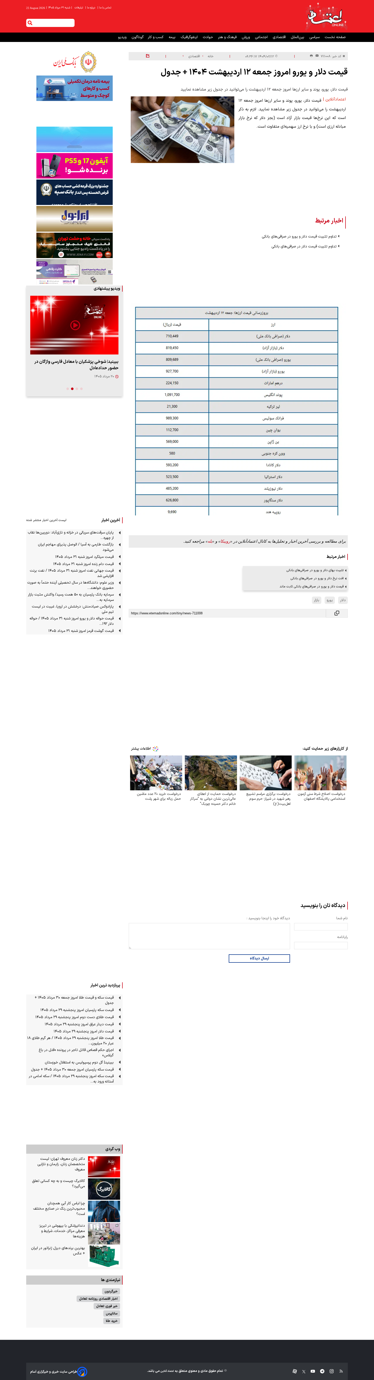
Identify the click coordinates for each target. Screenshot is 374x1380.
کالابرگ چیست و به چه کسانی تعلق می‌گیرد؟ (58, 1183)
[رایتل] (74, 166)
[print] (311, 56)
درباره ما (90, 8)
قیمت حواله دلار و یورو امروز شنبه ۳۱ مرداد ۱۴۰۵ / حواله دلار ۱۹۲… (72, 621)
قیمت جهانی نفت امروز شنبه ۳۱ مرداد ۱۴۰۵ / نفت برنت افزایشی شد (72, 573)
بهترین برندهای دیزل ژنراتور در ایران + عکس (58, 1250)
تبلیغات (79, 8)
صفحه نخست (335, 37)
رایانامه (342, 937)
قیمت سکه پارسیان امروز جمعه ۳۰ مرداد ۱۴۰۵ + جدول (72, 1069)
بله (210, 541)
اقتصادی (280, 37)
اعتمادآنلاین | (334, 99)
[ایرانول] (74, 219)
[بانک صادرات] (74, 139)
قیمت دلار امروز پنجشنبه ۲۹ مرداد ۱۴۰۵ (84, 1031)
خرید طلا (112, 1320)
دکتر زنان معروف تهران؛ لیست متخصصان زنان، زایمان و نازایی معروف (61, 1164)
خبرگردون (111, 1291)
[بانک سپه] (74, 192)
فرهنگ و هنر (228, 37)
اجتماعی (262, 37)
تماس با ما (104, 8)
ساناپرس (112, 1313)
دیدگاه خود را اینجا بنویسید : (268, 918)
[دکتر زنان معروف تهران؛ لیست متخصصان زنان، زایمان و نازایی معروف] (104, 1167)
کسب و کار (156, 37)
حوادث (208, 37)
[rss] (339, 1371)
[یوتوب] (310, 1371)
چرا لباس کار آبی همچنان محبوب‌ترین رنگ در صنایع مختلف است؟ (59, 1209)
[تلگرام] (319, 1371)
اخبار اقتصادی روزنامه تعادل (98, 1298)
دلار (343, 600)
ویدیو (122, 37)
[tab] (81, 389)
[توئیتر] (301, 1371)
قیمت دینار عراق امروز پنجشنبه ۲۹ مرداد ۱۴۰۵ (79, 1024)
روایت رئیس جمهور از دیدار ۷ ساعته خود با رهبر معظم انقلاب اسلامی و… (77, 365)
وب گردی (112, 1149)
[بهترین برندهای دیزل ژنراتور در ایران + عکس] (104, 1256)
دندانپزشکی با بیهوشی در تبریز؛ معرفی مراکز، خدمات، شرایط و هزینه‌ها (62, 1231)
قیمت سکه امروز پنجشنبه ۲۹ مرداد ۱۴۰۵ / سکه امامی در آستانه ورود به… (71, 1079)
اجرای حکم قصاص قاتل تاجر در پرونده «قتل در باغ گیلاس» (76, 1052)
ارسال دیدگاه (259, 958)
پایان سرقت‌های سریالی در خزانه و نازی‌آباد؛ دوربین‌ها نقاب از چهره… (71, 535)
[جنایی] (74, 245)
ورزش (246, 37)
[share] (147, 56)
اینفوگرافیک (190, 37)
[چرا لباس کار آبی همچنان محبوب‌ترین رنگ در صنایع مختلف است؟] (104, 1211)
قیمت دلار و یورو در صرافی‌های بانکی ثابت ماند (312, 586)
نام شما (342, 918)
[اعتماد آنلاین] (326, 16)
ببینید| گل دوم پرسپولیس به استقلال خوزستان (79, 1062)
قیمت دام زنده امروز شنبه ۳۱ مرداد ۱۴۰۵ (83, 564)
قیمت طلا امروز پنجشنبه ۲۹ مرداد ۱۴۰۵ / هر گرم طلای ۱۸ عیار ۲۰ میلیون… (70, 1040)
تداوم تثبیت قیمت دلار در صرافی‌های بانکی (304, 246)
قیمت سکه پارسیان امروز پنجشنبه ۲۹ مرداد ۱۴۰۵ (77, 1010)
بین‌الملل (298, 37)
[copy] (337, 613)
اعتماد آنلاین (167, 1371)
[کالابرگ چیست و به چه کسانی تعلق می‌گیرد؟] (104, 1189)
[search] (30, 23)
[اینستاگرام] (329, 1371)
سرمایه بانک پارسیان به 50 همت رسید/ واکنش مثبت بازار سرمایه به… (71, 597)
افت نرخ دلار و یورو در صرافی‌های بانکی (317, 578)
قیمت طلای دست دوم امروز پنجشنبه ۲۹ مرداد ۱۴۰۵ (74, 1017)
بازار (316, 600)
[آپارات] (293, 1371)
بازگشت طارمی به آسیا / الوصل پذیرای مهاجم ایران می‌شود (76, 547)
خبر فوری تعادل (107, 1306)
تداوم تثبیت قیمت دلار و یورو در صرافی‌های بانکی (299, 236)
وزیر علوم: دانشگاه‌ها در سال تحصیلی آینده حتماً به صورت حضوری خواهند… (70, 585)
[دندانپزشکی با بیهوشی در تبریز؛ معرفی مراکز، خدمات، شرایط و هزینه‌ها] (104, 1233)
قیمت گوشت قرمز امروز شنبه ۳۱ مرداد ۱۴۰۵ (81, 631)
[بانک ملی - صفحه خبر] (74, 62)
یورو (330, 600)
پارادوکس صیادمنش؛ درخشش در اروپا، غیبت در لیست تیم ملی (73, 609)
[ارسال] (316, 56)
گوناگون (138, 37)
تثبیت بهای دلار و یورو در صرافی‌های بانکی (315, 570)
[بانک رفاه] (74, 272)
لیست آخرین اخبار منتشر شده (46, 520)
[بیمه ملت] (74, 88)
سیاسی (315, 37)
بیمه (173, 37)
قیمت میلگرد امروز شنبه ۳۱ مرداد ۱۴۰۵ (84, 557)
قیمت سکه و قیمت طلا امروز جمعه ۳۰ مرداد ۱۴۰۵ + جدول (74, 1000)
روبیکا (225, 541)
